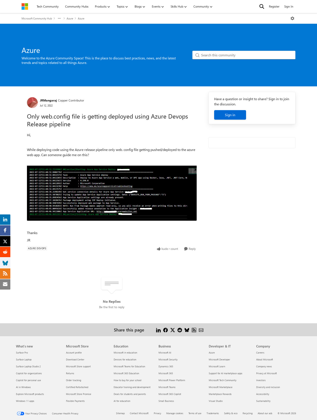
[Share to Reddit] (179, 329)
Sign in (230, 115)
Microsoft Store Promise (78, 394)
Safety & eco (230, 413)
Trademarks (213, 413)
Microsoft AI (164, 352)
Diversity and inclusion (268, 387)
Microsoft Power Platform (171, 380)
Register (274, 6)
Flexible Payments (75, 401)
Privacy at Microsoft (266, 373)
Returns (70, 373)
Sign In (288, 6)
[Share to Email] (201, 329)
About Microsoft (264, 359)
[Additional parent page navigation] (59, 18)
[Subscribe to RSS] (194, 329)
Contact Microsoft (139, 413)
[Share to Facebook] (165, 329)
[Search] (261, 6)
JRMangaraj (48, 100)
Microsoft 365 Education (126, 373)
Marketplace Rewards (220, 394)
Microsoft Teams (167, 387)
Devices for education (125, 359)
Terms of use (194, 413)
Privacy (157, 413)
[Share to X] (172, 329)
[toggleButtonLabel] (292, 18)
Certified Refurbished (77, 387)
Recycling (248, 413)
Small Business (166, 401)
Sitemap (120, 413)
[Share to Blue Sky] (187, 329)
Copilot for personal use (28, 380)
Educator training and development (132, 387)
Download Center (75, 359)
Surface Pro (22, 352)
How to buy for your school (127, 380)
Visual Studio (216, 401)
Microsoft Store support (78, 366)
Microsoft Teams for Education (129, 366)
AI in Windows (23, 387)
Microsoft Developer (219, 359)
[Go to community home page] (25, 6)
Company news (264, 366)
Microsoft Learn (217, 366)
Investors (261, 380)
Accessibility (262, 394)
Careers (260, 352)
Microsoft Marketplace (220, 387)
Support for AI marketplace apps (225, 373)
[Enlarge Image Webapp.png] (112, 189)
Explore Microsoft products (30, 394)
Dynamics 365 (165, 366)
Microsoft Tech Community (222, 380)
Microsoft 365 (165, 373)
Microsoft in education (125, 352)
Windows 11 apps (25, 401)
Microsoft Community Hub (37, 18)
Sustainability (263, 401)
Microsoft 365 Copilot (169, 394)
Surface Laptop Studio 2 (28, 366)
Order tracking (73, 380)
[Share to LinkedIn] (158, 329)
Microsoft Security (167, 359)
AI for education (122, 401)
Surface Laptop (23, 359)
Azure (70, 18)
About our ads (265, 413)
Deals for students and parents (130, 394)
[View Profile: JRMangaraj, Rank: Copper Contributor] (32, 102)
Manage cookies (174, 413)
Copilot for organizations (29, 373)
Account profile (74, 352)
